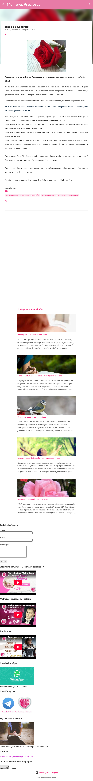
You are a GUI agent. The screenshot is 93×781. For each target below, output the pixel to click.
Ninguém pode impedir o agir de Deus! (32, 499)
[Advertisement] (46, 246)
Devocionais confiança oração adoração (22, 195)
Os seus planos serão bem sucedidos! (31, 417)
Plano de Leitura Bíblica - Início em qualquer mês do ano (39, 376)
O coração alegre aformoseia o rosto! (32, 335)
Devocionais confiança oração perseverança (60, 195)
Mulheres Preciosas (23, 4)
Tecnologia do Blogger (48, 772)
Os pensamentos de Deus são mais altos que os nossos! (38, 458)
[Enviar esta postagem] (6, 192)
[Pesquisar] (43, 4)
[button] (6, 34)
